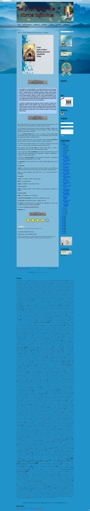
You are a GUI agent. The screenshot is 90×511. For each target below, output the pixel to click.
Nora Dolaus (29, 439)
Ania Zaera (19, 298)
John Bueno (43, 382)
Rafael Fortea (39, 454)
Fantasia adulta (69, 357)
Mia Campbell (45, 426)
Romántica (26, 466)
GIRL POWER (66, 365)
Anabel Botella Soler (65, 294)
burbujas (43, 309)
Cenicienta (51, 313)
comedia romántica (39, 322)
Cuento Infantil (69, 329)
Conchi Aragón (63, 324)
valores (39, 492)
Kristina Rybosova (46, 394)
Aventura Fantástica (54, 304)
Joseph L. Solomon (45, 386)
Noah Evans (52, 436)
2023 (63, 217)
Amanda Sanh (47, 291)
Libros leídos (42, 400)
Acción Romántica (64, 283)
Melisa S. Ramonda (48, 425)
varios (45, 493)
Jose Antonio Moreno (68, 383)
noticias (55, 439)
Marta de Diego (29, 421)
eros (25, 350)
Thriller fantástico (61, 486)
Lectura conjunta (63, 397)
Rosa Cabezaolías (41, 471)
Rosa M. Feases (55, 471)
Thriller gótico (69, 486)
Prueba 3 (70, 451)
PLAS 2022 (70, 447)
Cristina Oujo (52, 328)
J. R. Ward (25, 378)
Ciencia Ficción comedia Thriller (38, 316)
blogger (64, 308)
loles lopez (68, 401)
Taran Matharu (51, 485)
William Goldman (66, 496)
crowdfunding (44, 329)
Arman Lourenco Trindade (36, 301)
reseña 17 (19, 460)
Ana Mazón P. (29, 294)
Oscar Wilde (22, 443)
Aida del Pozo (67, 286)
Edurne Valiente (49, 340)
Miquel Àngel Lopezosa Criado (30, 429)
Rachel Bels (23, 454)
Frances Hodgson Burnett (56, 363)
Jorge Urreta (52, 383)
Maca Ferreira (69, 408)
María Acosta (19, 415)
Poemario (18, 448)
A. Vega (35, 283)
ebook (60, 339)
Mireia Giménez (56, 429)
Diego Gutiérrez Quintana (46, 336)
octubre (64, 148)
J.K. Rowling (35, 378)
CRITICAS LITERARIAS (27, 24)
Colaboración (32, 320)
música (60, 432)
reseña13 (59, 461)
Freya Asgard (26, 364)
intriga (35, 374)
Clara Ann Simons (41, 319)
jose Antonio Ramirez (20, 385)
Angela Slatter (64, 297)
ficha (66, 361)
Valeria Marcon (33, 492)
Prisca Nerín (29, 451)
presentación (65, 450)
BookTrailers (27, 309)
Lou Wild (61, 404)
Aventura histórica (64, 304)
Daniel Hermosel (28, 332)
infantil (37, 372)
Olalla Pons (38, 441)
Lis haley (18, 401)
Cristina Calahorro (21, 328)
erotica (28, 350)
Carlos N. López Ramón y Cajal (46, 311)
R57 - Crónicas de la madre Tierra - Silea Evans (66, 201)
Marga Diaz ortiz (37, 414)
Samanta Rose (39, 474)
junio (64, 155)
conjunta (18, 325)
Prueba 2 (65, 451)
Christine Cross (47, 315)
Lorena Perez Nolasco (65, 403)
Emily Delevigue (44, 344)
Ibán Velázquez (42, 371)
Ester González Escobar (64, 353)
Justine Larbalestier (48, 389)
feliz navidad (41, 360)
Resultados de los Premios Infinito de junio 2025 (66, 190)
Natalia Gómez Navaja (52, 433)
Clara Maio (48, 319)
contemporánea (46, 325)
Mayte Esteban (43, 423)
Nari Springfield (44, 433)
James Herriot (66, 378)
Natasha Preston (69, 433)
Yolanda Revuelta (40, 497)
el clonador (57, 340)
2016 (63, 228)
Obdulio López (24, 441)
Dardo (51, 332)
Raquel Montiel (56, 455)
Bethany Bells (34, 308)
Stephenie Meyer (33, 482)
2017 (63, 226)
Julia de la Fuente (25, 389)
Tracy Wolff (70, 489)
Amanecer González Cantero (64, 291)
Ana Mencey (36, 294)
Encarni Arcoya (56, 346)
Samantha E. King (47, 474)
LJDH (43, 401)
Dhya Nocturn (51, 335)
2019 (63, 223)
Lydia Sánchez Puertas (21, 408)
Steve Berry (41, 482)
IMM (26, 372)
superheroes (46, 482)
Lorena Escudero (40, 403)
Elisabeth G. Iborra (36, 343)
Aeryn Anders (34, 286)
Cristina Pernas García (61, 328)
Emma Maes (70, 344)
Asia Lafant (26, 302)
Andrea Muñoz (46, 295)
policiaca (28, 448)
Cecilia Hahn (33, 313)
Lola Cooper (48, 401)
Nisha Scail (20, 436)
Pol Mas (23, 448)
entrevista (20, 347)
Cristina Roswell (70, 328)
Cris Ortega (65, 326)
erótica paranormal (68, 350)
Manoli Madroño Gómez (21, 411)
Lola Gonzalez (54, 401)
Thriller (46, 486)
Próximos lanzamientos (44, 451)
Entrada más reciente (23, 268)
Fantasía (51, 357)
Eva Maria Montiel (28, 356)
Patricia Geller (61, 444)
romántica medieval (58, 469)
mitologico (58, 430)
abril (64, 209)
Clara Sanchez (62, 319)
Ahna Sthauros (53, 286)
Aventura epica (35, 304)
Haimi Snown (70, 367)
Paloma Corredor (56, 443)
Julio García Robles (40, 389)
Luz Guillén (58, 407)
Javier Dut (38, 379)
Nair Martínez (22, 433)
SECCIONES (44, 24)
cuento (64, 329)
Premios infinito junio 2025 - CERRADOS (66, 205)
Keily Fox (62, 393)
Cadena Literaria (55, 309)
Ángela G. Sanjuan (56, 297)
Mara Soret (23, 414)
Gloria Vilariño (37, 367)
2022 (63, 219)
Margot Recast (45, 414)
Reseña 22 (63, 460)
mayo (64, 207)
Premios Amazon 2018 (21, 450)
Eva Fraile (49, 354)
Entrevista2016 (67, 347)
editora (36, 340)
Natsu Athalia (19, 434)
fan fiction (39, 357)
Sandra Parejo (36, 475)
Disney (57, 336)
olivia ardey (57, 441)
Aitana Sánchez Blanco (54, 287)
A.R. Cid (39, 283)
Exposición (18, 357)
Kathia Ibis (30, 393)
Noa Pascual (40, 436)
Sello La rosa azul (46, 477)
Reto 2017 (64, 463)
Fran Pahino (47, 363)
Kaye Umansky (50, 393)
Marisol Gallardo (40, 419)
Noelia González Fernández (35, 437)
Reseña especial (51, 461)
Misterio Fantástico (43, 430)
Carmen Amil (62, 311)
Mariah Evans (44, 418)
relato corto (31, 458)
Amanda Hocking (39, 291)
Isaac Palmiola (50, 375)
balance (62, 305)
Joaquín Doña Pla (27, 382)
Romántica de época (62, 466)
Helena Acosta (35, 368)
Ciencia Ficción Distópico (50, 316)
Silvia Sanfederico (49, 478)
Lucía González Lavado (59, 405)
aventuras (25, 305)
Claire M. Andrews (32, 319)
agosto (64, 151)
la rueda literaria (24, 396)
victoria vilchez (36, 496)
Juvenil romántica (62, 390)
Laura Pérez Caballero (31, 397)
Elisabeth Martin (53, 343)
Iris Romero (36, 375)
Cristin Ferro (71, 326)
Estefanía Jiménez (46, 353)
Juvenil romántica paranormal (40, 392)
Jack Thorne (53, 378)
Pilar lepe (28, 447)
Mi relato (33, 426)
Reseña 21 (54, 460)
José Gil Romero (36, 385)
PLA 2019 (47, 447)
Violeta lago (59, 496)
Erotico (55, 352)
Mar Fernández (30, 412)
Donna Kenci (54, 337)
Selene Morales (38, 477)
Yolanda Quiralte (32, 497)
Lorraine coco (25, 404)
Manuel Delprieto (31, 411)
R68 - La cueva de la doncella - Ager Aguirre (66, 160)
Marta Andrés (69, 419)
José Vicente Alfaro (36, 386)
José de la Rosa (29, 385)
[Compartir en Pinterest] (23, 226)
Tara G (45, 485)
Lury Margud (45, 407)
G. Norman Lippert (50, 364)
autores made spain (26, 304)
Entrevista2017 (20, 349)
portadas (48, 448)
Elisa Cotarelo (23, 343)
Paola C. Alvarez (64, 443)
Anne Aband (58, 298)
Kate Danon (67, 392)
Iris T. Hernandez (43, 375)
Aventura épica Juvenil (43, 304)
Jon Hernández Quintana (65, 382)
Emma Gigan (57, 344)
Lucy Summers (28, 407)
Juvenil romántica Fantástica (27, 392)
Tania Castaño (39, 485)
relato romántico (45, 458)
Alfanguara (39, 290)
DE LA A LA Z (31, 333)
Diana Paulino (28, 336)
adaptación (25, 284)
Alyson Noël (33, 291)
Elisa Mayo (29, 343)
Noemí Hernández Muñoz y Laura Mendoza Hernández (59, 437)
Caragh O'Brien (69, 309)
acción (49, 283)
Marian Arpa (59, 418)
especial (31, 353)
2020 (63, 222)
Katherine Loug (24, 393)
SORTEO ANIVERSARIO (33, 481)
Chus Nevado (54, 315)
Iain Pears (36, 371)
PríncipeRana (22, 451)
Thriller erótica (54, 486)
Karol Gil (61, 392)
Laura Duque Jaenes (41, 396)
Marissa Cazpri (48, 419)
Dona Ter (49, 337)
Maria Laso (46, 416)
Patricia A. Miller (46, 444)
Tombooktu (60, 489)
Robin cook (57, 464)
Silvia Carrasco (35, 478)
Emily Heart (51, 344)
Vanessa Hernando (39, 493)
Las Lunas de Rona (32, 396)
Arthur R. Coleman (62, 301)
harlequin (22, 368)
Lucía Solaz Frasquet (20, 407)
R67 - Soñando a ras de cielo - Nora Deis (66, 164)
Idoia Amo (48, 371)
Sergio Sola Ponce (54, 477)
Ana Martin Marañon (22, 294)
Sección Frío (19, 477)
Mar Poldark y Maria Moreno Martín (47, 412)
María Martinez (54, 416)
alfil (43, 290)
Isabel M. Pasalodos (66, 375)
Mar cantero (23, 412)
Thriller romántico (25, 489)
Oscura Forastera (29, 443)
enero (64, 214)
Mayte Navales (52, 423)
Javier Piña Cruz (69, 379)
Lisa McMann (24, 401)
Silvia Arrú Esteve (28, 478)
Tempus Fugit (58, 485)
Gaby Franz (57, 364)
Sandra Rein (42, 475)
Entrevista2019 (38, 349)
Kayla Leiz (56, 393)
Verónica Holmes (24, 495)
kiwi (23, 394)
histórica (60, 368)
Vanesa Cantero (50, 492)
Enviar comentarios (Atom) (41, 272)
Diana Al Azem (59, 335)
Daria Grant (56, 332)
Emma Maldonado (20, 346)
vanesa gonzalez (58, 492)
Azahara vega (55, 305)
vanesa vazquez (21, 493)
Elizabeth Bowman (68, 343)
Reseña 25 (28, 228)
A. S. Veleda (24, 283)
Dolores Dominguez (41, 337)
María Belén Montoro (47, 415)
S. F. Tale (57, 473)
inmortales (18, 374)
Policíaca (34, 448)
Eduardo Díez (42, 340)
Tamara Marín (32, 485)
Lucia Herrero (69, 405)
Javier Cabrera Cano (31, 379)
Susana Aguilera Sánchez (54, 482)
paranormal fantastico (22, 444)
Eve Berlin (61, 356)
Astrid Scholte (45, 302)
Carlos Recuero (56, 311)
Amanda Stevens (54, 291)
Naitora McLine (30, 433)
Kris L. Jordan (38, 394)
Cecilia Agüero (27, 313)
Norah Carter (42, 439)
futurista (32, 364)
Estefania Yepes (55, 353)
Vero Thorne (63, 493)
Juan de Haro (67, 386)
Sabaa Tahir (23, 474)
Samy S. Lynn (55, 474)
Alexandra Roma (25, 290)
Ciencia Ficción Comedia (25, 316)
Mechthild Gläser (59, 423)
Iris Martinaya (20, 375)
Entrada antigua (53, 268)
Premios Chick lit (32, 450)
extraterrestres (25, 357)
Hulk (28, 371)
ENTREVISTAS (37, 24)
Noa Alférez (33, 436)
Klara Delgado (30, 394)
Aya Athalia (48, 305)
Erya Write (66, 352)
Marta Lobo (51, 421)
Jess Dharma (43, 380)
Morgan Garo (45, 432)
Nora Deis (23, 439)
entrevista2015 (58, 347)
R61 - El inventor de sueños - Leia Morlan (66, 183)
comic (33, 324)
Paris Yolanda (31, 444)
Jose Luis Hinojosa (44, 385)
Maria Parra (27, 418)
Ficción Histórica (27, 361)
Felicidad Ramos (34, 360)
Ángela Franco (49, 297)
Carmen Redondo (43, 312)
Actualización (71, 283)
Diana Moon (22, 336)
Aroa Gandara (46, 301)
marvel (42, 422)
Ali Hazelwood (47, 290)
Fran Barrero (33, 363)
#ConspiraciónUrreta (24, 280)
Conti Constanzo (20, 326)
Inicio (39, 268)
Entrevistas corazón (55, 349)
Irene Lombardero (57, 374)
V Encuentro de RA (25, 492)
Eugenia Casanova (42, 354)
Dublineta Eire (26, 339)
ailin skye (28, 287)
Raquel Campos (59, 454)
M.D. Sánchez (49, 408)
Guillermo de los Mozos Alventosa (60, 367)
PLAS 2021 (64, 447)
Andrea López (39, 295)
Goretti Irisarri (44, 367)
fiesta (71, 361)
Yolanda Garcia (23, 497)
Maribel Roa (66, 418)
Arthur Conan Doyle (54, 301)
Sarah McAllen (48, 475)
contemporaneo (69, 325)
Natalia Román (61, 433)
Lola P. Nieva (61, 401)
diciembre (65, 145)
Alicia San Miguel (55, 290)
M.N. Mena (55, 408)
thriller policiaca (49, 488)
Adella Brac (46, 284)
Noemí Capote (44, 437)
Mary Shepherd (56, 422)
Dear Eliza (71, 333)
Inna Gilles (24, 374)
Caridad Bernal (19, 311)
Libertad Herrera (26, 400)
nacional (68, 432)
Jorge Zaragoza (60, 383)
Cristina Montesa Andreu (43, 328)
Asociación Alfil (39, 302)
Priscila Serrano (35, 451)
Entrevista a (32, 347)
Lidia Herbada (49, 400)
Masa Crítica (62, 422)
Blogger (65, 502)
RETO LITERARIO (21, 464)
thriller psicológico (60, 488)
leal (57, 397)
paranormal (70, 443)
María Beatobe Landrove (36, 415)
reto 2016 (58, 463)
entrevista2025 (46, 349)
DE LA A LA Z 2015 (40, 333)
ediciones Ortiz (31, 340)
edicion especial (66, 339)
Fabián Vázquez (32, 357)
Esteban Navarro (38, 353)
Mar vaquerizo (59, 412)
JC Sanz (24, 228)
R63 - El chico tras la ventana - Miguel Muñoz (67, 177)
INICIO (19, 24)
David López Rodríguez (22, 333)
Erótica (34, 350)
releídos (61, 458)
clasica (67, 319)
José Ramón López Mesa (26, 386)
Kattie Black (35, 393)
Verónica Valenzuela (56, 495)
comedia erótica (64, 320)
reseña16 (71, 461)
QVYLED (58, 452)
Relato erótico (38, 458)
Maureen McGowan (20, 423)
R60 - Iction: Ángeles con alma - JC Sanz (67, 186)
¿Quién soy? (65, 24)
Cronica (38, 329)
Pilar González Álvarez (21, 447)
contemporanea (39, 325)
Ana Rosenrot (49, 294)
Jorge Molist (46, 383)
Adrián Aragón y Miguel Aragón (67, 284)
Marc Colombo (30, 414)
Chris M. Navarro (31, 315)
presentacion (58, 450)
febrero (64, 212)
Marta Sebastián (20, 422)
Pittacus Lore (41, 447)
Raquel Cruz (66, 454)
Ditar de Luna (28, 337)
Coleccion (39, 320)
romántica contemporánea (48, 466)
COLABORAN (58, 24)
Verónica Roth (40, 495)
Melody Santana (56, 425)
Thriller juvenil (29, 488)
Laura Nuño (66, 396)
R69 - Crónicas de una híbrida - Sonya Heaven (66, 157)
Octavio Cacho (31, 441)
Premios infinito (40, 450)
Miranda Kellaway (48, 429)
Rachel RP (29, 454)
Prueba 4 (18, 452)
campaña (62, 309)
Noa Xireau (46, 436)
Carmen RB (36, 312)
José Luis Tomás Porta (54, 385)
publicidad (29, 452)
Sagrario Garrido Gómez (31, 474)
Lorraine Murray (35, 404)
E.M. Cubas (39, 339)
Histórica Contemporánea (68, 368)
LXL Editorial (63, 407)
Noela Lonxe (64, 436)
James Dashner (60, 378)
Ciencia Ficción (62, 315)
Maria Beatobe (27, 415)
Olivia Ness (64, 441)
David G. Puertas (70, 332)
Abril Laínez (44, 283)
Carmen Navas (30, 312)
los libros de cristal (54, 404)
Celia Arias (40, 313)
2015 (63, 230)
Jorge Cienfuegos (39, 383)
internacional (30, 374)
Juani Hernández (36, 387)
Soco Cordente (63, 478)
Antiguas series (23, 299)
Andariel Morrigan (23, 295)
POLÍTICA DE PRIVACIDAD (23, 26)
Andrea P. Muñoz (60, 295)
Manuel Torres (57, 411)
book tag (19, 309)
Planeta (59, 447)
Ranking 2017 (52, 454)
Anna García (45, 298)
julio (64, 153)
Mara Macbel (67, 412)
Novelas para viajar (58, 440)
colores (53, 320)
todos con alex (54, 489)
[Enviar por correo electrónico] (19, 226)
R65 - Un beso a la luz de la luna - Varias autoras (66, 170)
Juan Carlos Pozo (60, 386)
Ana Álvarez (45, 293)
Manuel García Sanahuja (40, 411)
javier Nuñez (62, 379)
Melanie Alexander (38, 425)
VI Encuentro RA (70, 495)
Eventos (70, 356)
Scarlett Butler (62, 475)
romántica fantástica (64, 467)
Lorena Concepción (31, 403)
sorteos (60, 481)
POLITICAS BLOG (40, 448)
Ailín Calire (23, 287)
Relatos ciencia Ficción (54, 458)
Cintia (23, 319)
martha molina (29, 422)
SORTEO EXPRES (53, 481)
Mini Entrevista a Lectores (61, 428)
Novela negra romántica (48, 440)
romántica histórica (22, 469)
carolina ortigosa (51, 312)
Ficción (58, 360)
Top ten (65, 489)
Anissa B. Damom (31, 298)
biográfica (50, 308)
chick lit (68, 313)
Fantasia (44, 357)
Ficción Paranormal (46, 361)
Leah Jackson (53, 397)
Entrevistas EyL (66, 349)
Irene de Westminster (42, 374)
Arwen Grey (69, 301)
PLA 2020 (53, 447)
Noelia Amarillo (23, 437)
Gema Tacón (32, 365)
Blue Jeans (70, 308)
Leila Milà (36, 398)
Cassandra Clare (20, 313)
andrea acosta (31, 295)
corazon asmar (27, 326)
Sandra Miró (29, 475)
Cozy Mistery (40, 326)
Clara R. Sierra (55, 319)
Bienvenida (40, 308)
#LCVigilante (37, 280)
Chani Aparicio (57, 313)
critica (34, 329)
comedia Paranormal (26, 322)
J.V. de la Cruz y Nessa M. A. (44, 378)
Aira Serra (47, 287)
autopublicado (65, 302)
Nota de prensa (49, 439)
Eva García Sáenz (56, 354)
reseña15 (65, 461)
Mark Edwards (63, 419)
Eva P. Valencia (42, 356)
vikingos (53, 496)
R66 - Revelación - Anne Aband (66, 167)
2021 (63, 220)
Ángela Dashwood (35, 297)
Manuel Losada (50, 411)
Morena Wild (39, 432)
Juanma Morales (46, 387)
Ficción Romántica (57, 361)
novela (70, 439)
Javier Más (56, 379)
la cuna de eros (59, 394)
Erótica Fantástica (42, 350)
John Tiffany (56, 382)
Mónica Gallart (70, 430)
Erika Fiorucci (20, 350)
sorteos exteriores (67, 481)
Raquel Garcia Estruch (27, 455)
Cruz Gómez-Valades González (54, 329)
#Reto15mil (70, 280)
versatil (64, 495)
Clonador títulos (25, 320)
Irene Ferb (50, 374)
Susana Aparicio (64, 482)
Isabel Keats (57, 375)
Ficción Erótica (19, 361)
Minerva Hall (51, 428)
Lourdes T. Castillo (68, 404)
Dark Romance (63, 332)
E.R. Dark (45, 339)
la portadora (66, 394)
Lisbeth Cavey (31, 401)
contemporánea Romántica (57, 325)
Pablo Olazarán (49, 443)
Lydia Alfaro (70, 407)
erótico (60, 352)
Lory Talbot (47, 404)
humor (31, 371)
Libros (37, 400)
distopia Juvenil (20, 337)
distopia (61, 336)
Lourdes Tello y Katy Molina (29, 405)
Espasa (27, 353)
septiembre (65, 150)
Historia (55, 368)
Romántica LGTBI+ (47, 469)
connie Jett (23, 325)
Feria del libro (48, 360)
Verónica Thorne (48, 495)
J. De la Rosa (19, 378)
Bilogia (45, 308)
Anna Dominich (38, 298)
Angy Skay (70, 297)
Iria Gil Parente (70, 374)
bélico (21, 308)
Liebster (55, 400)
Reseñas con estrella (27, 463)
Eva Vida (55, 356)
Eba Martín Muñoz (53, 339)
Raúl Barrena (69, 455)
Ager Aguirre (41, 286)
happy (18, 368)
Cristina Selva (20, 329)
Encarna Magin (48, 346)
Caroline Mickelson (68, 312)
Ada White (20, 284)
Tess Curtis (27, 486)
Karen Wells (56, 392)
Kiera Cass (19, 394)
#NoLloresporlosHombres (46, 280)
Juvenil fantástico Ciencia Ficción (40, 390)
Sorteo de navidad (45, 481)
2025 (63, 144)
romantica (19, 466)
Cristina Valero (28, 329)
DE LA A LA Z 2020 (62, 333)
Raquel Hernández (37, 455)
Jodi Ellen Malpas (35, 382)
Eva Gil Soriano (64, 354)
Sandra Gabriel (22, 475)
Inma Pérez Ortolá (62, 372)
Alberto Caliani (63, 287)
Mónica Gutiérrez (21, 432)
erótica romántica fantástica (32, 352)
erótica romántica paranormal (46, 352)
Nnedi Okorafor (26, 436)
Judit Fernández (60, 387)
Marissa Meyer (56, 419)
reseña (67, 458)
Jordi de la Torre (31, 383)
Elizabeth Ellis (19, 344)
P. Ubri (43, 443)
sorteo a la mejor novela (21, 481)
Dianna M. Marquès (36, 336)
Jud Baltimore (53, 387)
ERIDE (72, 349)
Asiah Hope (32, 302)
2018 (63, 225)
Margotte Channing (53, 414)
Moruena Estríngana (53, 432)
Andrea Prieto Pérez (68, 295)
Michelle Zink (66, 426)
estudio (36, 354)
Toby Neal (48, 489)
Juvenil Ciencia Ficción (65, 389)
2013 (63, 233)
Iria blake (64, 374)
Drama (60, 337)
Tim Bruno (42, 489)
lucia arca (39, 405)
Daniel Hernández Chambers (38, 332)
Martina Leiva (36, 422)
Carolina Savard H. (59, 312)
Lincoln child (70, 400)
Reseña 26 (42, 461)
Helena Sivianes (49, 368)
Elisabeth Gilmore (45, 343)
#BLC (18, 280)
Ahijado (47, 286)
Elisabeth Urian (61, 343)
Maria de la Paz (63, 415)
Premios (69, 448)
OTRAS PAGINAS (37, 443)
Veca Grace (51, 493)
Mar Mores (36, 412)
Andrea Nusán (53, 295)
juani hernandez (26, 387)
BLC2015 (54, 308)
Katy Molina (42, 393)
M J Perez (28, 408)
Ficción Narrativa (37, 361)
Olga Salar (49, 441)
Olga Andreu (43, 441)
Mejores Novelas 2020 (28, 425)
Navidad (25, 434)
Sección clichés (69, 475)
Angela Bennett (27, 297)
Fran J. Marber (40, 363)
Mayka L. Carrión (34, 423)
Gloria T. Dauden (30, 367)
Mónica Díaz (64, 430)
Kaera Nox (50, 392)
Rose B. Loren (62, 471)
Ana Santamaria (57, 294)
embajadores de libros (35, 344)
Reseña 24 (24, 461)
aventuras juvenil (32, 305)
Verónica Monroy (32, 495)
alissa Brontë (63, 290)
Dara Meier (47, 332)
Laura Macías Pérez (50, 396)
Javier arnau (23, 379)
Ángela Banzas (19, 297)
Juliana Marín (32, 389)
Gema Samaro (23, 365)
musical (64, 432)
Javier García (44, 379)
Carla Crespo (26, 311)
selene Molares (31, 477)
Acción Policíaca (56, 283)
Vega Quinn (57, 493)
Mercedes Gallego (64, 425)
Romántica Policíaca (33, 471)
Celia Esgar (45, 313)
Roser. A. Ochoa (21, 473)
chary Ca (63, 313)
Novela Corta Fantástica (28, 440)
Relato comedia (24, 458)
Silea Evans (70, 477)
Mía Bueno (39, 426)
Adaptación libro (32, 284)
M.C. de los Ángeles (41, 408)
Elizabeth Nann (27, 344)
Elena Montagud (65, 341)
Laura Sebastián (45, 397)
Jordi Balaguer (24, 383)
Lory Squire (42, 404)
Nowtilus (18, 441)
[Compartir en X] (21, 226)
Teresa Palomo (65, 485)
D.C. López (36, 330)
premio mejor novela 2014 (61, 448)
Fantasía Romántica (59, 357)
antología (30, 299)
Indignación (32, 372)
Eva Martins (35, 356)
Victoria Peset (29, 496)
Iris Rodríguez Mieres (29, 375)
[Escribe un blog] (20, 226)
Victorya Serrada (44, 496)
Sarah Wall (55, 475)
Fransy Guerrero (20, 364)
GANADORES (64, 364)
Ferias (54, 360)
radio (34, 454)
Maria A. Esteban (62, 414)
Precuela (53, 448)
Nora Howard (35, 439)
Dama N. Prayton (50, 330)
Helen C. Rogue (28, 368)
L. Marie (53, 394)
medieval (66, 423)
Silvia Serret (56, 478)
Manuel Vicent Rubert (66, 411)
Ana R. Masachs (42, 294)
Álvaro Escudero (26, 291)
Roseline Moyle (70, 471)
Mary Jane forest (49, 422)
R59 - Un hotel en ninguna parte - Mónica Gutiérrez (66, 193)
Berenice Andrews (27, 308)
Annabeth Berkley (52, 298)
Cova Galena (33, 326)
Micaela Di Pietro (59, 426)
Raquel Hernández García (47, 455)
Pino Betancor (34, 447)
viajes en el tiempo (21, 496)
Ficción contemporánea (66, 360)
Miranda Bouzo (40, 429)
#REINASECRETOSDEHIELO (59, 280)
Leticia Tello (19, 400)
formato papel (26, 363)
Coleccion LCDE (45, 320)
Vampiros (44, 492)
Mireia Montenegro (66, 429)
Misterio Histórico (51, 430)
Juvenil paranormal (52, 390)
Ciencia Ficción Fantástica (64, 316)
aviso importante (41, 305)
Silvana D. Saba (20, 478)
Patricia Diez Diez (53, 444)
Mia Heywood (51, 426)
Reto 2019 (70, 463)
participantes (38, 444)
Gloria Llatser (23, 367)
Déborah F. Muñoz (27, 335)
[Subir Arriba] (89, 510)
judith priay (67, 387)
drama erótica (66, 337)
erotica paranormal (58, 350)
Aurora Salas (52, 302)
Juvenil (56, 389)
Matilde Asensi (69, 422)
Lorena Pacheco (56, 403)
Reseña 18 (27, 460)
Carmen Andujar (69, 311)
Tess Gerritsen (33, 486)
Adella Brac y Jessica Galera (55, 284)
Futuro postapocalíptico (40, 364)
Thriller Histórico (20, 488)
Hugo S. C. (23, 371)
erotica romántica (20, 352)
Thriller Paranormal (39, 488)
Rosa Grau (49, 471)
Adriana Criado (28, 286)
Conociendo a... (31, 325)
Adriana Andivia (21, 286)
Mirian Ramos (29, 430)
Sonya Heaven (64, 479)
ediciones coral (23, 340)
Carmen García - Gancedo (21, 312)
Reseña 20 (45, 460)
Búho (39, 309)
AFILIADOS (51, 24)
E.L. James (32, 339)
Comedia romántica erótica (57, 322)
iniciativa (54, 372)
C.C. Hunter (48, 309)
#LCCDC (31, 280)
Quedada (36, 452)
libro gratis (33, 400)
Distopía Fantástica (68, 336)
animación (24, 298)
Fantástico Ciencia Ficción (25, 360)
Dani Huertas (69, 330)
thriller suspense (36, 489)
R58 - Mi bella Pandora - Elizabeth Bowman (65, 197)
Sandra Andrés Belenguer (64, 474)
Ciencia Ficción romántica (43, 317)
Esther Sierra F (29, 354)
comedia (57, 320)
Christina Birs (39, 315)
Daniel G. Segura (20, 332)
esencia (22, 353)
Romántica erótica (26, 467)
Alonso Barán (19, 291)
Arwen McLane (20, 302)
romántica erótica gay (39, 467)
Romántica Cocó (36, 466)
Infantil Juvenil (43, 372)
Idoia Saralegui (69, 371)
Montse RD (32, 432)
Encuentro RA (64, 346)
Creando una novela (58, 326)
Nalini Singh (37, 433)
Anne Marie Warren (66, 298)
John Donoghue (49, 382)
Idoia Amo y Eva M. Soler (58, 371)
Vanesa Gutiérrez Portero (68, 492)
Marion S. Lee (33, 419)
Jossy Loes (52, 386)
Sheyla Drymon (63, 477)
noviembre (65, 147)
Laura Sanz (38, 397)
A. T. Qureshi (29, 283)
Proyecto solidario (53, 451)
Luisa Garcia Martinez (36, 407)
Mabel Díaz (61, 408)
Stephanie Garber (25, 482)
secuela (24, 477)
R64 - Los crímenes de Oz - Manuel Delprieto (66, 173)
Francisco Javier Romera (67, 363)
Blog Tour (60, 308)
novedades (62, 439)
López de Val (23, 403)
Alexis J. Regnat (32, 290)
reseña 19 (36, 460)
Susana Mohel (70, 482)
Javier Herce (50, 379)
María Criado (55, 415)
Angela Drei (42, 297)
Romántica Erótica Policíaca (51, 467)
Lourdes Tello (19, 405)
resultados (41, 463)
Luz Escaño (52, 407)
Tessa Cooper (40, 486)
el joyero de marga (66, 340)
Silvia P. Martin (42, 478)
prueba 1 (60, 451)
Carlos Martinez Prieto (34, 311)
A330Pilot (52, 502)
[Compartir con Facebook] (22, 226)
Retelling (46, 463)
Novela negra (38, 440)
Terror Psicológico (20, 486)
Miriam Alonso (22, 430)
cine (18, 319)
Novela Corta (19, 440)
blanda (34, 207)
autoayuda (59, 302)
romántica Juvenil (35, 469)
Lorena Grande (48, 403)
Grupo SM (50, 367)
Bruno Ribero (33, 309)
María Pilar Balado (35, 418)
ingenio (49, 372)
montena (27, 432)
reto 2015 (52, 463)
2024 (63, 216)
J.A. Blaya (30, 378)
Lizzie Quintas (37, 401)
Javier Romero (22, 380)
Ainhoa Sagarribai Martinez (37, 287)
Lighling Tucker (61, 400)
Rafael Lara (45, 454)
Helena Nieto (42, 368)
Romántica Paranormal (36, 228)
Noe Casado (58, 436)
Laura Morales (59, 396)
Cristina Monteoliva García (32, 328)
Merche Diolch (26, 426)
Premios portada (51, 450)
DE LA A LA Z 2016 (51, 333)
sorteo (70, 479)
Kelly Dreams (69, 393)
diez (53, 336)
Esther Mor (23, 354)
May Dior (27, 423)
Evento (65, 356)
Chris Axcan (24, 315)
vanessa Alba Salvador (29, 493)
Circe (26, 319)
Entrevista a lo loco (45, 347)
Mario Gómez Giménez (25, 419)
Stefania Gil (19, 482)
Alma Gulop (70, 290)
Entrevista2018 (29, 349)
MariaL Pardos (52, 418)
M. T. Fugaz (34, 408)
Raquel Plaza (63, 455)
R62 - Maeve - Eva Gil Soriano (66, 180)
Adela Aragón (40, 284)
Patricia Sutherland (68, 444)
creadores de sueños (48, 326)
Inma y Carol (70, 372)
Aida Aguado (60, 286)
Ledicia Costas (70, 397)
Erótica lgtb (49, 350)
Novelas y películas (68, 440)
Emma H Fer (63, 344)
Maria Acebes (69, 414)
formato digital (19, 363)
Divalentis (34, 337)
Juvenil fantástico (26, 390)
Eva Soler (50, 356)
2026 (63, 142)
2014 (63, 231)
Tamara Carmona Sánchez (23, 485)
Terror (71, 485)
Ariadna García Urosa (26, 301)
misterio (35, 430)
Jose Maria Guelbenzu (64, 385)
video (50, 496)
